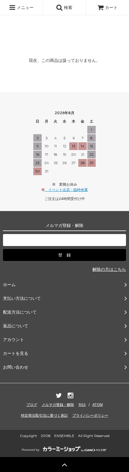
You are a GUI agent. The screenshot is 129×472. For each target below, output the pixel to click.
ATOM (97, 404)
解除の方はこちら (109, 269)
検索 (67, 7)
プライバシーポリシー (90, 415)
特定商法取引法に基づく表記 (44, 415)
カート (111, 7)
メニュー (25, 7)
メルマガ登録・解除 (58, 404)
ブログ (31, 404)
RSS (82, 404)
